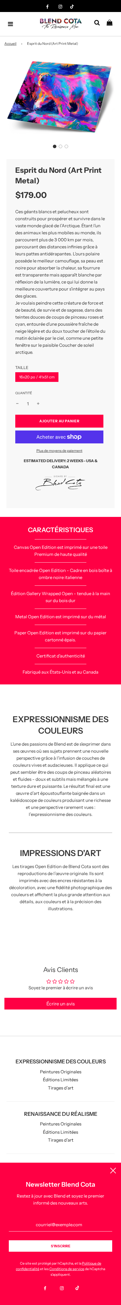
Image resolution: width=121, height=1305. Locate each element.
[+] (38, 404)
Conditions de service (66, 1269)
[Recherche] (99, 24)
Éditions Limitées (60, 1079)
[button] (54, 146)
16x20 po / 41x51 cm (37, 377)
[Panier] (111, 24)
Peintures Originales (60, 1072)
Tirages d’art (60, 1088)
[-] (17, 404)
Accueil (10, 43)
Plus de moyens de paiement (59, 450)
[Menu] (10, 24)
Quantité (23, 393)
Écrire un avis (60, 1004)
